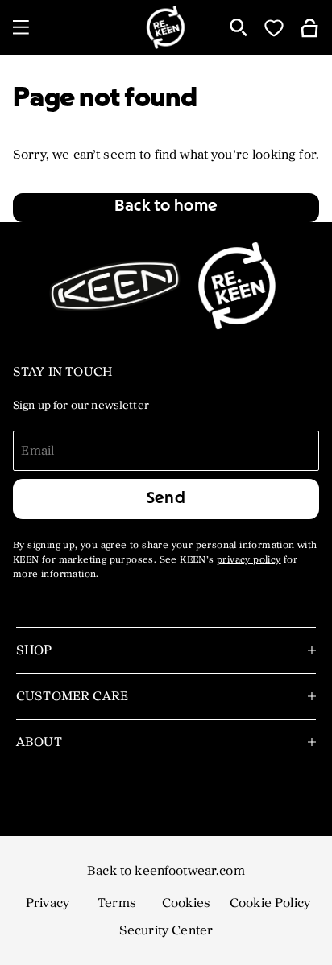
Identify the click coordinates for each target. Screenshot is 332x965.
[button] (166, 207)
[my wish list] (274, 27)
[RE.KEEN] (166, 27)
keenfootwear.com (189, 870)
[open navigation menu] (21, 27)
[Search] (238, 27)
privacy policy (249, 560)
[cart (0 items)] (309, 27)
